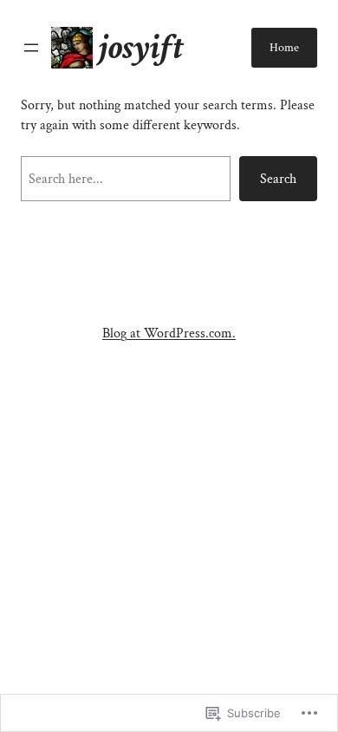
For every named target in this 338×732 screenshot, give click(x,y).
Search (278, 178)
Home (284, 48)
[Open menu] (31, 47)
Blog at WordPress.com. (169, 333)
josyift (141, 47)
